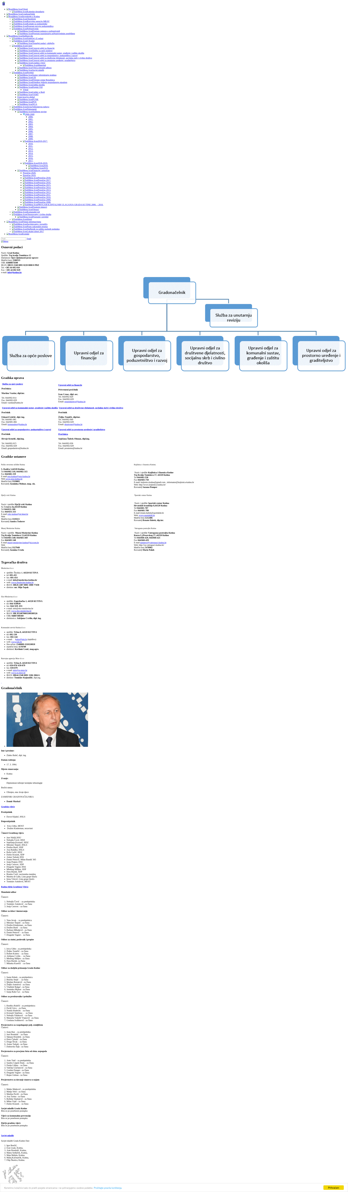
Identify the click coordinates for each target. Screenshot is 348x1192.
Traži (29, 239)
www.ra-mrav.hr (18, 673)
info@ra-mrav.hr (20, 670)
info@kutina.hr (14, 272)
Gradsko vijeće (8, 807)
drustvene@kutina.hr (73, 424)
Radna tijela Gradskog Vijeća (14, 887)
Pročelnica (63, 434)
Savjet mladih (7, 1135)
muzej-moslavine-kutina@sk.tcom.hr (23, 542)
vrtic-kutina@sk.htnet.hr (17, 514)
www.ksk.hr (16, 642)
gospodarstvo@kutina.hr (75, 401)
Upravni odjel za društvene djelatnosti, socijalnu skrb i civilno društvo (91, 408)
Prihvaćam (333, 1187)
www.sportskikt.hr (147, 515)
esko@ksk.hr (21, 639)
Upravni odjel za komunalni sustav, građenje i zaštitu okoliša (30, 408)
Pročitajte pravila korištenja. (108, 1187)
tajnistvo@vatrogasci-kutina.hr (153, 542)
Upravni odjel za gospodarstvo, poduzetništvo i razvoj (26, 429)
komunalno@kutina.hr (17, 424)
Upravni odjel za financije (70, 385)
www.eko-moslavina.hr (21, 611)
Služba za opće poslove (12, 384)
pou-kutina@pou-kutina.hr (18, 476)
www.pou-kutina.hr (14, 479)
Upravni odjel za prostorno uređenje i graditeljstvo (81, 429)
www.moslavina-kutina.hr (22, 582)
